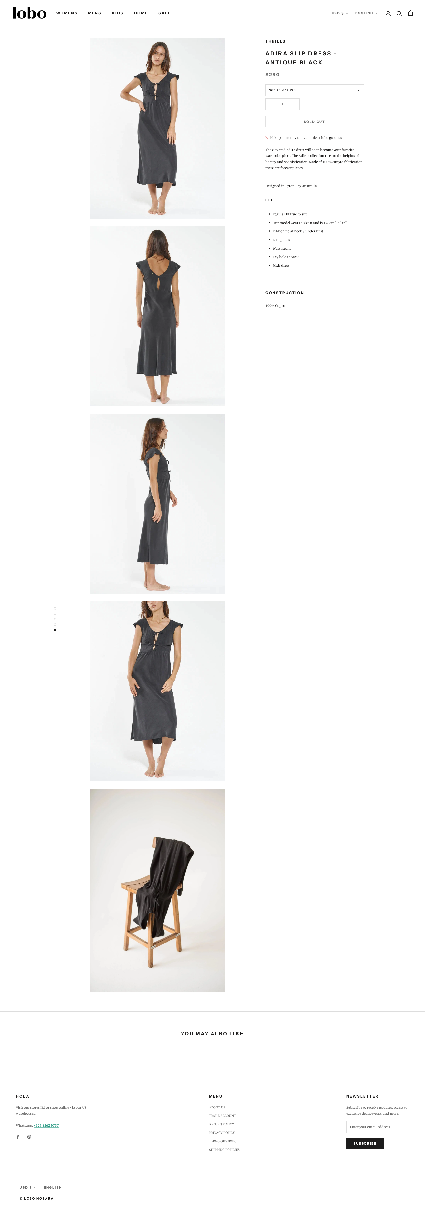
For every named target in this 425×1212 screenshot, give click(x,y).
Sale (164, 13)
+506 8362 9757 (46, 1125)
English (364, 13)
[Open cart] (410, 13)
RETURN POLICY (221, 1124)
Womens (67, 13)
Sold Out (314, 122)
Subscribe (365, 1143)
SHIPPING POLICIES (224, 1149)
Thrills (275, 41)
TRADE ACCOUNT (222, 1115)
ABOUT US (217, 1107)
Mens (95, 13)
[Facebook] (18, 1137)
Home (141, 13)
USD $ (338, 13)
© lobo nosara (37, 1198)
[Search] (399, 13)
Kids (118, 13)
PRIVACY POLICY (222, 1132)
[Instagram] (29, 1137)
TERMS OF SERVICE (223, 1141)
